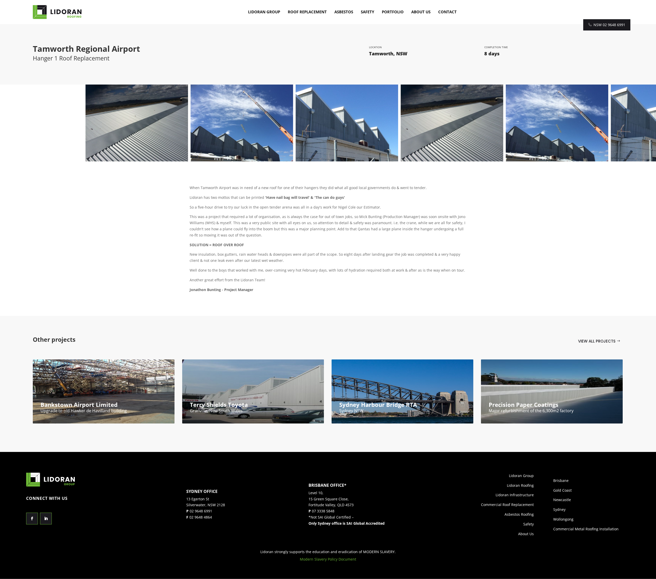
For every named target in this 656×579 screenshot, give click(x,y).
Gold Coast (562, 490)
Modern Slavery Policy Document (328, 559)
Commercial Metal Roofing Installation (586, 528)
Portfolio (393, 11)
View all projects (597, 341)
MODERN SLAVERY (379, 551)
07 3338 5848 (323, 511)
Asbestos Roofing (519, 514)
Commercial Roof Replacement (507, 504)
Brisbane (561, 480)
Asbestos (343, 11)
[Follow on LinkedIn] (46, 518)
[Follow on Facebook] (32, 518)
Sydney (559, 509)
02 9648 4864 (200, 517)
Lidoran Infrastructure (515, 494)
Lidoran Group (264, 11)
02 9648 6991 (201, 511)
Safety (367, 11)
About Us (420, 11)
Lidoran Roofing (520, 485)
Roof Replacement (307, 11)
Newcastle (562, 499)
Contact (447, 11)
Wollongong (563, 519)
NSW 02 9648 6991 (609, 24)
